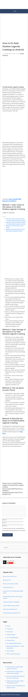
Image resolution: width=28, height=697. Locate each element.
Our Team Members (12, 637)
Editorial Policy (11, 634)
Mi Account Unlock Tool (10, 576)
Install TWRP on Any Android (11, 605)
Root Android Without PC (10, 609)
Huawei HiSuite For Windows (11, 602)
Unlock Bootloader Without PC (11, 613)
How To (9, 483)
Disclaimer (10, 632)
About (8, 626)
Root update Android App (14, 643)
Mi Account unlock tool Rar (10, 584)
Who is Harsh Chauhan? (13, 654)
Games (4, 483)
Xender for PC (7, 580)
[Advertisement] (14, 72)
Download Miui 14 (8, 587)
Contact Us (10, 629)
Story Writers (10, 651)
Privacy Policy (10, 640)
